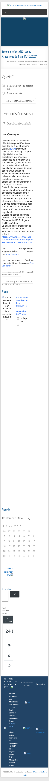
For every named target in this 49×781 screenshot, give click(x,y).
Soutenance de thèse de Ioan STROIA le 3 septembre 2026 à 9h (22, 306)
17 (9, 546)
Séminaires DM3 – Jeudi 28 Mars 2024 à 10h (17, 273)
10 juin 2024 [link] (18, 228)
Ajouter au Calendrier (21, 101)
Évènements (27, 62)
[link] (18, 228)
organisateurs (12, 254)
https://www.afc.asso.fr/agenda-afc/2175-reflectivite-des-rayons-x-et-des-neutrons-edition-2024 (17, 239)
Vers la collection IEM (8, 571)
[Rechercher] (14, 594)
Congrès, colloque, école (19, 123)
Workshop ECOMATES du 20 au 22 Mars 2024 (17, 282)
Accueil (19, 62)
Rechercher (6, 589)
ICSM (13, 148)
